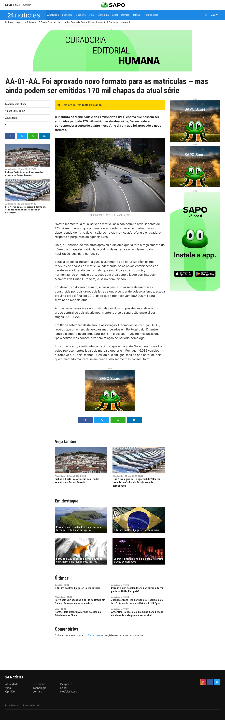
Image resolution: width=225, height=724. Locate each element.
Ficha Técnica (11, 705)
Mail (17, 5)
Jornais (26, 5)
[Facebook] (210, 682)
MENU (8, 5)
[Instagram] (203, 682)
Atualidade (11, 117)
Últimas (62, 578)
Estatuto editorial (31, 705)
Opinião (58, 585)
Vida (57, 609)
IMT (6, 125)
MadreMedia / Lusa (16, 104)
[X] (217, 682)
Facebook (94, 635)
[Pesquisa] (206, 15)
